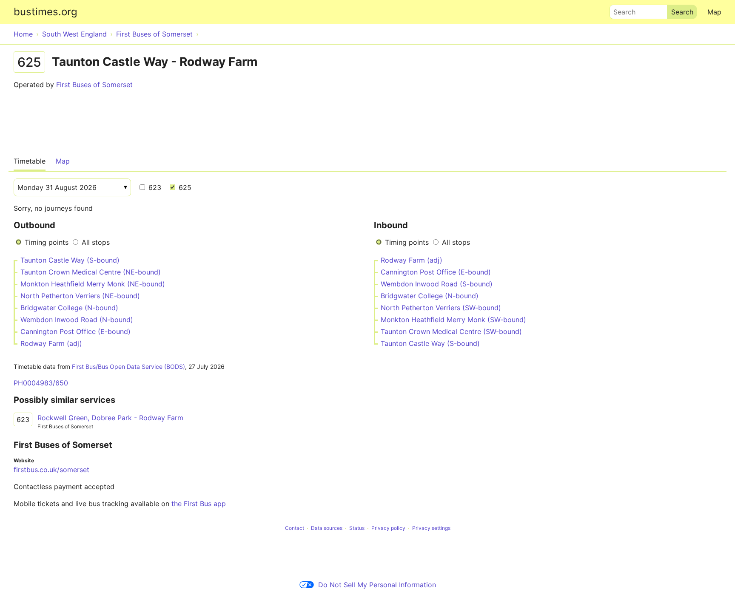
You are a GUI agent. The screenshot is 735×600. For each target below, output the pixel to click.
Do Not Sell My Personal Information (377, 584)
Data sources (326, 528)
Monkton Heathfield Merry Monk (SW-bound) (453, 319)
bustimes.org (45, 12)
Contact (294, 528)
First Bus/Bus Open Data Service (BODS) (128, 366)
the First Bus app (198, 503)
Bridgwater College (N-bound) (69, 307)
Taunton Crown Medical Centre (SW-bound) (451, 331)
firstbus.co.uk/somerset (51, 469)
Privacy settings (431, 528)
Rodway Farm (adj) (51, 343)
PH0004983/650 (41, 383)
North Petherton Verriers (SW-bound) (441, 307)
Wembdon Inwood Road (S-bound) (437, 284)
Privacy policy (388, 528)
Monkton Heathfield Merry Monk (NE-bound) (92, 284)
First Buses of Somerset (94, 84)
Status (357, 528)
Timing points (46, 242)
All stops (96, 242)
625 (184, 187)
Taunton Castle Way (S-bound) (70, 260)
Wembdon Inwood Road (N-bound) (76, 319)
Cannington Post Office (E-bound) (75, 331)
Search (621, 10)
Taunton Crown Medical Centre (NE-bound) (90, 272)
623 (153, 187)
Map (714, 12)
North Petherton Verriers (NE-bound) (80, 296)
